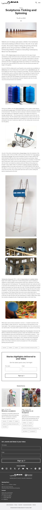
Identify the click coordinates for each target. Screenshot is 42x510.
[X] (15, 468)
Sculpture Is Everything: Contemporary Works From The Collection (17, 331)
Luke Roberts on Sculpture (27, 411)
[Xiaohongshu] (31, 468)
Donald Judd (15, 61)
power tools (12, 110)
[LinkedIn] (39, 468)
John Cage (7, 60)
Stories (21, 7)
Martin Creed (12, 55)
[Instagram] (6, 468)
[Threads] (11, 468)
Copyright (20, 504)
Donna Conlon (24, 279)
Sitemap (34, 504)
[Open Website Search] (36, 2)
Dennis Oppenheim (20, 108)
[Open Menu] (39, 3)
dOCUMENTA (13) (33, 69)
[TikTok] (19, 468)
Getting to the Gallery (7, 495)
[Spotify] (35, 468)
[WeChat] (27, 468)
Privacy (15, 504)
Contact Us (5, 499)
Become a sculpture (9, 411)
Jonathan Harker (34, 279)
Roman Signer (23, 153)
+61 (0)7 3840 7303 (7, 497)
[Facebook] (2, 468)
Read (3, 409)
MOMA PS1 (4, 69)
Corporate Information (27, 504)
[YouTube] (23, 468)
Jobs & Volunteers (9, 504)
